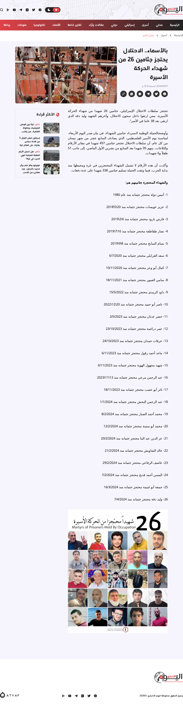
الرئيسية (178, 35)
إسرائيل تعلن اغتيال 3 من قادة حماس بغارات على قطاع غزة (29, 141)
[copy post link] (123, 94)
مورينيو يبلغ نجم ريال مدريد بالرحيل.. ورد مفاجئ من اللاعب (30, 169)
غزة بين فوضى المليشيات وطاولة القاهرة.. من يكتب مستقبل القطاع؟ (30, 129)
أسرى (164, 35)
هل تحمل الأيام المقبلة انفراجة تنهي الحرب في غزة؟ (29, 155)
